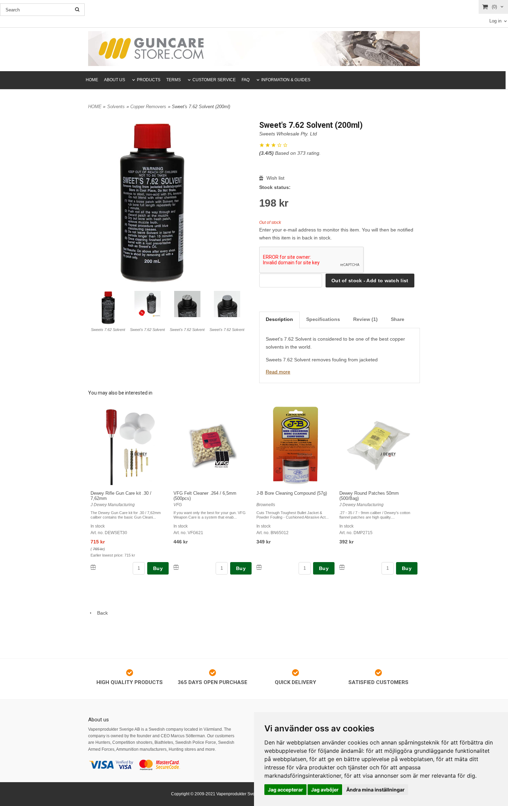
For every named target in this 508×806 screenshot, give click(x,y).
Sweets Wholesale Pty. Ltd (288, 133)
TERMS (173, 79)
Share (397, 319)
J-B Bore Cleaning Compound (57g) (291, 493)
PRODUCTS (148, 79)
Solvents (116, 106)
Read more (278, 371)
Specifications (323, 319)
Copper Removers (148, 106)
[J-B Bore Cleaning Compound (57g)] (305, 454)
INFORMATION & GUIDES (285, 79)
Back (100, 613)
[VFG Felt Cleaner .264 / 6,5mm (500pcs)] (222, 459)
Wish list (274, 178)
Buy (158, 568)
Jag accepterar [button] (285, 790)
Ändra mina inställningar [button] (375, 790)
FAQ (246, 79)
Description (279, 319)
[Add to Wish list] (93, 567)
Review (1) (365, 319)
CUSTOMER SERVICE (214, 79)
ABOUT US (114, 79)
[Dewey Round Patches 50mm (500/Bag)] (388, 454)
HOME (92, 79)
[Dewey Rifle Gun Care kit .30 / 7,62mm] (139, 454)
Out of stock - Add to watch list (369, 280)
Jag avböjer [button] (325, 790)
